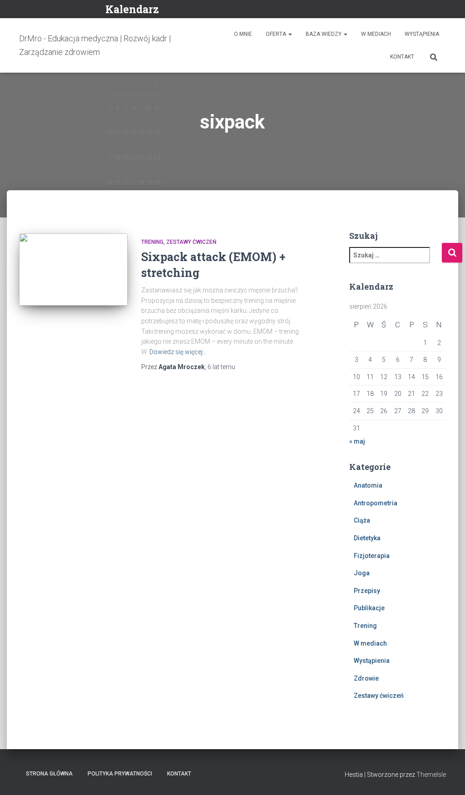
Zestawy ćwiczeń (191, 242)
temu (221, 366)
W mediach (376, 34)
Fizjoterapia (372, 555)
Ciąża (362, 520)
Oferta (276, 34)
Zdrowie (366, 678)
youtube (443, 10)
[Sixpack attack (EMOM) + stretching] (73, 269)
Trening (152, 242)
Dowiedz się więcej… (178, 352)
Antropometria (375, 503)
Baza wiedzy (324, 34)
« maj (357, 441)
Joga (362, 573)
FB (420, 10)
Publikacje (369, 608)
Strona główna (49, 773)
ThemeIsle (431, 774)
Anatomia (368, 485)
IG (432, 10)
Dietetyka (367, 538)
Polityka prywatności (120, 773)
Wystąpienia (422, 34)
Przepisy (367, 590)
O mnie (243, 34)
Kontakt (402, 57)
